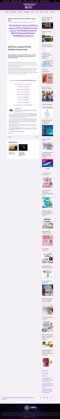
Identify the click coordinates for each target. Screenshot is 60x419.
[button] (57, 1)
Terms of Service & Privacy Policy (35, 411)
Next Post (37, 137)
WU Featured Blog (16, 127)
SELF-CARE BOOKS (31, 1)
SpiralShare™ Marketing (35, 416)
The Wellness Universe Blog (17, 22)
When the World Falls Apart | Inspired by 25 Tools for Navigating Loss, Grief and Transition (47, 385)
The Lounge (16, 128)
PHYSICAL (32, 12)
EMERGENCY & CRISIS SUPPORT (44, 1)
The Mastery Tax (44, 375)
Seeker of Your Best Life (21, 131)
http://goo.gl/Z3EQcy (26, 86)
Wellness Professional (15, 131)
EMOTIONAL (7, 12)
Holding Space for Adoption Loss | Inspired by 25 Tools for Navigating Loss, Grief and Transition (47, 391)
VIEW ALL (46, 12)
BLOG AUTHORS (52, 12)
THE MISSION (25, 1)
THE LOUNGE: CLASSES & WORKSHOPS (16, 1)
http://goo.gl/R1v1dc (26, 91)
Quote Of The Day (10, 22)
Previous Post (9, 137)
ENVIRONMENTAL (13, 12)
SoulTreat (20, 127)
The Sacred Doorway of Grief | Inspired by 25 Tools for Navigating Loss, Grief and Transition (47, 380)
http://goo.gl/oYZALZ (25, 99)
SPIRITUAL (42, 12)
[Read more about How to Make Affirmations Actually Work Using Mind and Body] (23, 147)
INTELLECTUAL (20, 12)
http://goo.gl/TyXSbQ (26, 102)
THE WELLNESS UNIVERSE (5, 1)
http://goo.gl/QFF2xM (26, 94)
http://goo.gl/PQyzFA (29, 105)
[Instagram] (50, 397)
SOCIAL (37, 12)
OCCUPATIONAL (26, 12)
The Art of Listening (45, 373)
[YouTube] (47, 397)
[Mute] (50, 27)
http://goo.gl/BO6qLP (26, 89)
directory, (13, 127)
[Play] (43, 27)
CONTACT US (37, 1)
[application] (47, 26)
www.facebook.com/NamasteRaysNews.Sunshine (28, 80)
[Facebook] (40, 397)
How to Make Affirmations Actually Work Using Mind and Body (22, 153)
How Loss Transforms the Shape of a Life (12, 152)
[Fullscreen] (51, 27)
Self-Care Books (28, 127)
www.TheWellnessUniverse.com (20, 84)
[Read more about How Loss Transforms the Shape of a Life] (13, 147)
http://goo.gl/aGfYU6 (26, 97)
